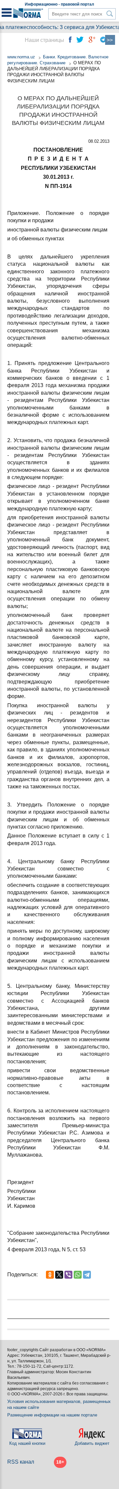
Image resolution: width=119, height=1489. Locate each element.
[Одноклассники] (50, 1275)
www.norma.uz (21, 56)
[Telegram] (87, 1275)
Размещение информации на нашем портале (52, 1415)
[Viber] (68, 1275)
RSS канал (20, 1462)
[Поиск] (109, 14)
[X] (59, 1275)
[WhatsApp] (78, 1275)
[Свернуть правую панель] (110, 40)
